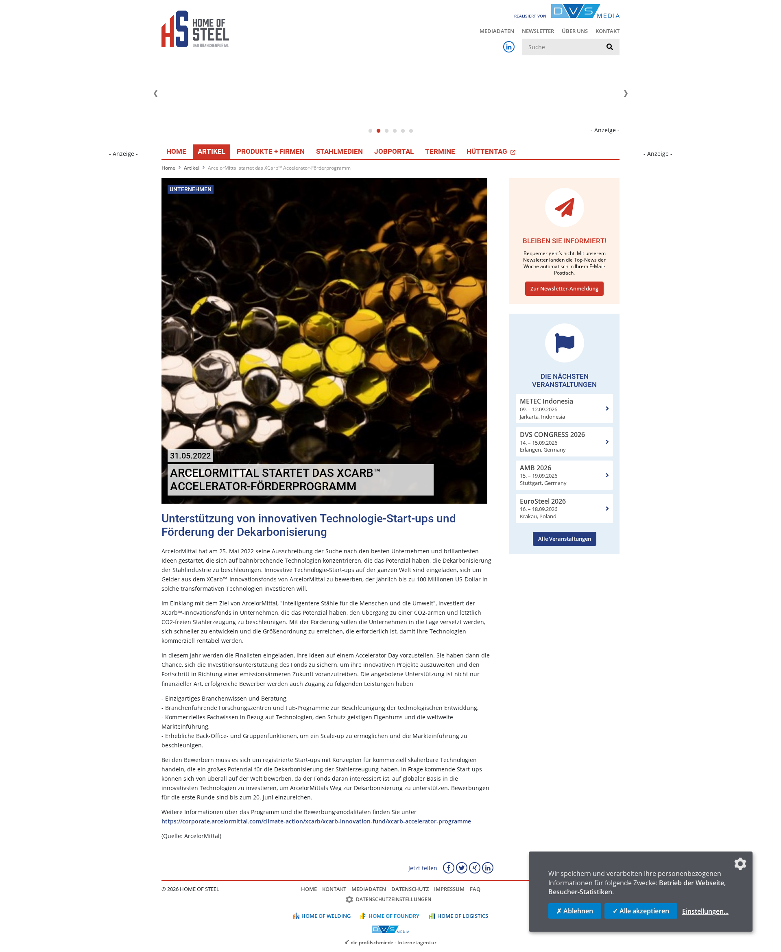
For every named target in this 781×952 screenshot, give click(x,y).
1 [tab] (370, 131)
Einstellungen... (705, 911)
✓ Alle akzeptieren (641, 910)
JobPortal (394, 151)
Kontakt (608, 31)
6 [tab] (411, 131)
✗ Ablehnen (574, 910)
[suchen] (610, 47)
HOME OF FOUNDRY (394, 915)
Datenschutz (410, 889)
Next (626, 94)
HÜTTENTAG (488, 151)
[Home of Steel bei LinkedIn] (509, 46)
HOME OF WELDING (326, 915)
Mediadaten (497, 31)
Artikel (211, 151)
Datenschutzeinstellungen (393, 899)
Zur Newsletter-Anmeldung (564, 288)
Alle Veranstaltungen (564, 538)
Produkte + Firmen (271, 151)
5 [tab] (403, 131)
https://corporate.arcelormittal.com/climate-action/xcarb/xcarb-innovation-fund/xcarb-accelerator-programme (316, 821)
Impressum (449, 889)
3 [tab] (386, 131)
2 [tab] (378, 131)
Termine (440, 151)
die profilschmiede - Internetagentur (393, 942)
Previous (155, 94)
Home (176, 151)
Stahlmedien (339, 151)
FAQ (475, 889)
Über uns (575, 31)
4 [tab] (394, 131)
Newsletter (538, 31)
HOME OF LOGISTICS (462, 915)
